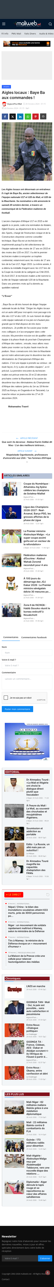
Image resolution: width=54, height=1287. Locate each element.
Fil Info (5, 33)
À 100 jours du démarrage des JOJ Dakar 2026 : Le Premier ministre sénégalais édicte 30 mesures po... (37, 585)
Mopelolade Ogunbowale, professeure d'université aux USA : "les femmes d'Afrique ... (27, 458)
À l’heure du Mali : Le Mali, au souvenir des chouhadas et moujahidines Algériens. (37, 811)
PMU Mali (16, 33)
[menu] (4, 24)
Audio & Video (46, 33)
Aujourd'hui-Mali (30, 497)
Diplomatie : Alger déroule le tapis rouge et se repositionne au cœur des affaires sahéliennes (36, 1189)
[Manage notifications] (47, 1272)
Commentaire (9, 672)
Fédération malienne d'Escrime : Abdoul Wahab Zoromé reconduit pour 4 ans (36, 560)
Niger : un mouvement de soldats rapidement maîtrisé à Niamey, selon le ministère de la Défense (27, 928)
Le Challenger (31, 1034)
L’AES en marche (35, 986)
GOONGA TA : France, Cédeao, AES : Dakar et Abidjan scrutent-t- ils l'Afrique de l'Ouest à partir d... (37, 1049)
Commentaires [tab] (10, 637)
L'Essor (26, 548)
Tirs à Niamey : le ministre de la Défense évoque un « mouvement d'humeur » (27, 943)
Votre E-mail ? (9, 659)
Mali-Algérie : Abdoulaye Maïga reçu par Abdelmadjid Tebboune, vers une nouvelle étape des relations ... (37, 1164)
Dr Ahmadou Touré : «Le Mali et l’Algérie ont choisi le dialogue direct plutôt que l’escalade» (38, 787)
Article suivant (25, 451)
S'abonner (45, 1258)
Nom (4, 647)
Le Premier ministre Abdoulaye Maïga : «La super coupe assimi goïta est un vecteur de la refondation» (37, 538)
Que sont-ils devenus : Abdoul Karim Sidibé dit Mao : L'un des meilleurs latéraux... (27, 444)
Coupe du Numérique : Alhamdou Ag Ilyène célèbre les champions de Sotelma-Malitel (36, 488)
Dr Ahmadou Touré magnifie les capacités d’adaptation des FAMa (37, 867)
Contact (5, 1279)
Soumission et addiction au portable (34, 831)
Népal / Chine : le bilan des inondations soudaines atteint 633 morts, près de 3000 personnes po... (28, 911)
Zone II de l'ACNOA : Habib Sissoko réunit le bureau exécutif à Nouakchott (37, 609)
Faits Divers (30, 33)
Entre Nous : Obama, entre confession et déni (37, 1070)
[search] (50, 24)
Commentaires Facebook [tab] (34, 637)
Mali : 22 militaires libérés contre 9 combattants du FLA (36, 1127)
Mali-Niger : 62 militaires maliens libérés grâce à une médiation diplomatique (37, 1107)
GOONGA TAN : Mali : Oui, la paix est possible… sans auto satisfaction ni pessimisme (38, 1008)
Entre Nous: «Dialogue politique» (33, 1027)
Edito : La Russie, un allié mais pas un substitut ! (38, 847)
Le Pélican (30, 853)
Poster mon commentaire (17, 709)
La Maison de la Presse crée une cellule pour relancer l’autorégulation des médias (26, 958)
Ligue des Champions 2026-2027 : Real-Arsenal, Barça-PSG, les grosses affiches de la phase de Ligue (37, 513)
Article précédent (29, 438)
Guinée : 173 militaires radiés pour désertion (35, 1142)
